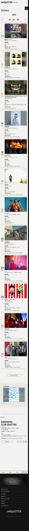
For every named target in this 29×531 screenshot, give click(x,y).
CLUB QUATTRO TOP (14, 375)
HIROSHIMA (24, 472)
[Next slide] (26, 394)
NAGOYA (10, 472)
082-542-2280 (5, 429)
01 (10, 19)
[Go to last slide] (1, 394)
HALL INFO (7, 441)
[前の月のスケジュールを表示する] (2, 20)
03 (18, 19)
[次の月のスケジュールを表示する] (26, 20)
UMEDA (17, 472)
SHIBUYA (3, 472)
